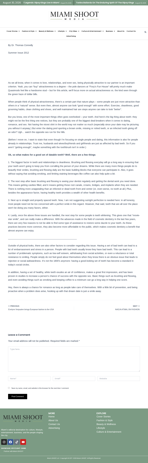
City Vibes (73, 31)
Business (109, 31)
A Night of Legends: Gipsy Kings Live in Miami (30, 3)
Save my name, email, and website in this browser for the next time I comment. (40, 388)
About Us (120, 31)
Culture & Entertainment (91, 31)
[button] (13, 31)
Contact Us (131, 31)
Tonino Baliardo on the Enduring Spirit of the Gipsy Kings (99, 3)
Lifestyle (61, 31)
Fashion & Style (28, 31)
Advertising (71, 36)
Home (51, 416)
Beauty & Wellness (46, 31)
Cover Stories (12, 31)
